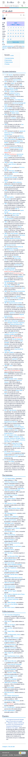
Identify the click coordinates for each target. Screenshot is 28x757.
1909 (5, 528)
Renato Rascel (11, 531)
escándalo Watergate (10, 268)
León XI (9, 621)
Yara (22, 124)
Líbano (11, 365)
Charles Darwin (8, 108)
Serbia (9, 321)
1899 (5, 523)
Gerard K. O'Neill (11, 672)
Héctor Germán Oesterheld (14, 664)
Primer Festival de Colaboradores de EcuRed (14, 455)
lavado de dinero (8, 433)
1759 (5, 482)
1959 (5, 586)
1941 (5, 175)
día (3, 39)
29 (8, 39)
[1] (13, 433)
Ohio (5, 441)
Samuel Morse (11, 485)
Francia (23, 428)
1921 (5, 167)
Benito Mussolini (8, 185)
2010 (5, 426)
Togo (8, 210)
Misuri (8, 441)
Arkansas (6, 438)
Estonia (14, 410)
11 (15, 30)
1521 (5, 615)
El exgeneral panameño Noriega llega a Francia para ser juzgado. (15, 720)
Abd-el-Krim (15, 172)
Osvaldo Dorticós (8, 218)
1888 (5, 516)
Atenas (6, 180)
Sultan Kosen (17, 445)
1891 (5, 520)
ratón (18, 284)
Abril (15, 23)
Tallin (10, 410)
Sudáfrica (11, 197)
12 (18, 30)
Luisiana (17, 440)
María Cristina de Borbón (13, 490)
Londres (11, 162)
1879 (5, 139)
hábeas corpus (15, 113)
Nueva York (12, 440)
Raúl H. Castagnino (12, 682)
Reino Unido (15, 215)
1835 (5, 106)
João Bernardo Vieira (12, 571)
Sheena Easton (11, 586)
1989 (5, 317)
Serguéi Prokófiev (11, 520)
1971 (5, 256)
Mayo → (19, 24)
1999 (5, 682)
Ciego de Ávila (20, 137)
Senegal (7, 342)
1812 (5, 495)
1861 (5, 109)
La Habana (12, 91)
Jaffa (5, 195)
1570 (5, 81)
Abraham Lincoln (14, 111)
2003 (5, 692)
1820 (5, 99)
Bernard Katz (10, 692)
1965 (5, 238)
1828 (5, 508)
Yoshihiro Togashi (11, 591)
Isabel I (13, 83)
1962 (5, 222)
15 (8, 33)
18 (15, 33)
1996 (5, 365)
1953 (5, 203)
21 (23, 33)
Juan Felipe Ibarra (19, 99)
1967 (5, 246)
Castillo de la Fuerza (14, 93)
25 (15, 36)
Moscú (6, 235)
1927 (5, 553)
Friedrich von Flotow (12, 495)
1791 (5, 485)
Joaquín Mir (10, 652)
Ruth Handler (10, 687)
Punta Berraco (12, 154)
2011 (5, 435)
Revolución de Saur (18, 273)
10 (13, 30)
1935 (5, 567)
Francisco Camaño (11, 245)
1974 (5, 260)
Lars (8, 604)
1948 (5, 190)
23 (10, 36)
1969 (5, 656)
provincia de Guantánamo (16, 147)
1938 (5, 648)
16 (10, 33)
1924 (5, 549)
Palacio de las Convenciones (17, 291)
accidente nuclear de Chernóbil (13, 300)
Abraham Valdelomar (12, 516)
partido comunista (8, 271)
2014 (5, 710)
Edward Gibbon (11, 478)
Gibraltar (10, 75)
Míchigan (18, 438)
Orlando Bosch (11, 707)
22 (8, 36)
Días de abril (11, 746)
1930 (5, 559)
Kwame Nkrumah (11, 661)
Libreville (14, 339)
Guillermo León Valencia (13, 528)
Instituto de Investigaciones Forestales (13, 247)
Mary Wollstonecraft (12, 482)
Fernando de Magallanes (13, 615)
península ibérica (17, 80)
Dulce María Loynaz (12, 676)
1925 (5, 170)
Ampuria (6, 129)
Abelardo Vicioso (11, 559)
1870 (5, 634)
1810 (5, 94)
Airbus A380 (19, 390)
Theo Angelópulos (11, 567)
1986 (5, 298)
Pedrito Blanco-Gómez (14, 577)
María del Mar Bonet (12, 574)
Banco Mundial (18, 337)
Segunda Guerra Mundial (10, 177)
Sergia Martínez (16, 370)
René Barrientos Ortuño (13, 656)
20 (20, 33)
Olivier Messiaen (11, 669)
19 (18, 33)
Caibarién (18, 296)
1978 (5, 270)
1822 (5, 503)
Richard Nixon (18, 265)
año (3, 43)
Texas (21, 436)
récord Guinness (17, 446)
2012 (5, 451)
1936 (5, 641)
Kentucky (22, 440)
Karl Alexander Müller (12, 556)
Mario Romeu (10, 549)
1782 (5, 91)
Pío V (15, 81)
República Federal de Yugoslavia (16, 322)
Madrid (6, 374)
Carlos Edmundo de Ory (13, 543)
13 (20, 30)
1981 (5, 283)
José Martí (17, 142)
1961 (5, 213)
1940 (5, 652)
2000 (5, 379)
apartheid (8, 199)
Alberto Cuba (7, 370)
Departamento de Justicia (15, 303)
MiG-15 (17, 208)
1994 (5, 352)
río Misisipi (13, 118)
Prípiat (6, 299)
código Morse (20, 488)
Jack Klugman (11, 539)
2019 (5, 459)
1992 (5, 321)
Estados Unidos (13, 379)
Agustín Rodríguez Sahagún (14, 564)
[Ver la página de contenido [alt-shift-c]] (3, 15)
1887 (5, 513)
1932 (5, 563)
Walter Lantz (10, 523)
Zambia (6, 346)
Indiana (23, 438)
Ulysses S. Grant (11, 503)
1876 (5, 136)
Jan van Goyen (11, 624)
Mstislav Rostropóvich (13, 695)
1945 (5, 182)
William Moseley (11, 602)
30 (10, 39)
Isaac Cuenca (10, 607)
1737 (5, 478)
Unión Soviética (14, 233)
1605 (5, 621)
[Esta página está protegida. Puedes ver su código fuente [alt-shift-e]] (18, 15)
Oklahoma (12, 438)
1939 (5, 571)
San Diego (11, 461)
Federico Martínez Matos (13, 508)
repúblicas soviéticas (9, 334)
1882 (5, 638)
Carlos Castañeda (12, 679)
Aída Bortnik (10, 704)
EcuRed (10, 2)
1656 (5, 624)
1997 (5, 369)
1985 (5, 291)
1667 (5, 85)
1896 (5, 154)
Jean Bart (9, 628)
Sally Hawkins (11, 597)
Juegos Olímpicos (12, 164)
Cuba (10, 167)
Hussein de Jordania (19, 317)
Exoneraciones (18, 755)
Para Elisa (12, 98)
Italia (14, 182)
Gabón (19, 339)
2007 (5, 410)
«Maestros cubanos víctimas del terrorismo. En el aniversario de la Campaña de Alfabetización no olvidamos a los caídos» (15, 725)
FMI (13, 336)
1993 (5, 339)
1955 (5, 582)
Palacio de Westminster (16, 324)
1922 (5, 539)
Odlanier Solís (17, 425)
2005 (5, 390)
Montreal (11, 250)
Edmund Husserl (11, 648)
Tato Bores (10, 553)
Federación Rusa (13, 332)
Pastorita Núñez (11, 535)
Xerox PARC (7, 284)
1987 (5, 303)
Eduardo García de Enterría (14, 546)
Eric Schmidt (10, 582)
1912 (5, 531)
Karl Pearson (10, 641)
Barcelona (11, 286)
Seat (23, 288)
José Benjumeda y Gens (13, 634)
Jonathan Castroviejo (12, 599)
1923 (5, 543)
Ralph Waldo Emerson (13, 638)
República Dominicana (15, 238)
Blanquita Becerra (11, 513)
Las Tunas (11, 132)
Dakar (21, 341)
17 (13, 33)
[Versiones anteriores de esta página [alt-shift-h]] (21, 15)
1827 (5, 631)
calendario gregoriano (7, 46)
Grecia (10, 175)
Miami (16, 430)
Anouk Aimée (10, 563)
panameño (17, 426)
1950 (5, 197)
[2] (20, 580)
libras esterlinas (10, 88)
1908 (5, 162)
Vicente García (8, 134)
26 (18, 36)
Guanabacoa (12, 139)
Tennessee (16, 436)
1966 (5, 591)
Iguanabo (6, 147)
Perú (21, 106)
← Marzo (12, 24)
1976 (5, 597)
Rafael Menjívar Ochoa (13, 700)
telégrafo (6, 488)
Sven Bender (14, 604)
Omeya (6, 78)
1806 (5, 490)
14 (23, 30)
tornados (6, 436)
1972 (5, 661)
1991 (5, 607)
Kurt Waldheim (19, 306)
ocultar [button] (12, 55)
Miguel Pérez (7, 152)
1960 (5, 210)
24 (13, 36)
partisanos (19, 182)
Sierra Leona (16, 213)
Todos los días (16, 42)
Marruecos (12, 170)
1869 (5, 124)
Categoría (4, 746)
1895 (5, 146)
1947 (5, 574)
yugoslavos (12, 312)
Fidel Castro (22, 235)
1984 (5, 286)
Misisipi (6, 440)
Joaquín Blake (11, 631)
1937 (5, 644)
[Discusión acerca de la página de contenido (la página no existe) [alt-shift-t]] (6, 15)
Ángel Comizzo (11, 587)
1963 (5, 233)
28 (23, 36)
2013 (5, 704)
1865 (5, 114)
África (10, 213)
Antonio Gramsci (11, 644)
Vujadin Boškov (11, 710)
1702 (5, 628)
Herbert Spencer (11, 498)
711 (5, 75)
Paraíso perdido (14, 89)
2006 (5, 393)
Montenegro (15, 321)
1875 (5, 131)
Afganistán (11, 270)
